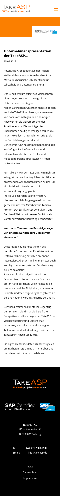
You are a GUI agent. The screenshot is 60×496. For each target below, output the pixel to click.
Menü (56, 8)
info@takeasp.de (37, 452)
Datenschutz (30, 472)
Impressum (30, 478)
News (30, 466)
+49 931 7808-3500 (36, 448)
